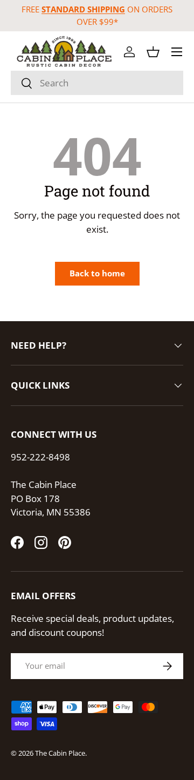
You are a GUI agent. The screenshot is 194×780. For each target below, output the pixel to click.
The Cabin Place (60, 753)
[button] (153, 52)
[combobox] (97, 83)
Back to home (97, 273)
